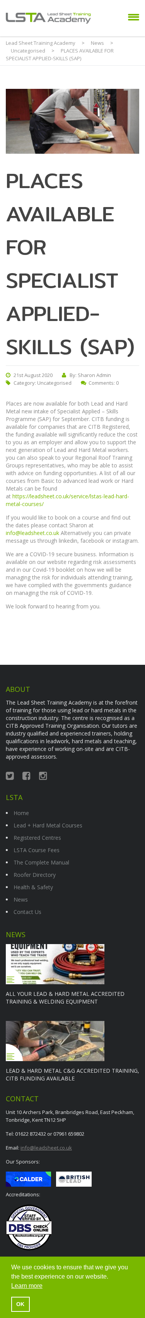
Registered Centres (37, 837)
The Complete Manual (41, 862)
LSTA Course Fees (37, 850)
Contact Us (27, 911)
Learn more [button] (27, 1285)
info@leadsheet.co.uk (32, 533)
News (21, 899)
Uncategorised (54, 382)
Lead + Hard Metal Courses (48, 825)
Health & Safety (33, 887)
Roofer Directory (35, 874)
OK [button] (20, 1304)
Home (21, 813)
